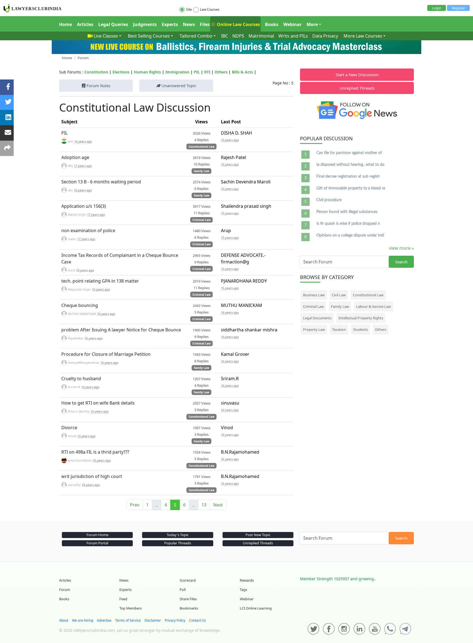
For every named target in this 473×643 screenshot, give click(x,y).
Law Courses (210, 9)
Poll (183, 589)
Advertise (104, 620)
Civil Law (339, 294)
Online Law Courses (238, 24)
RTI (207, 72)
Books (271, 24)
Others (221, 72)
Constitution (96, 72)
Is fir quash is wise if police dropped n (348, 224)
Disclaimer (153, 620)
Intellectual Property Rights (361, 317)
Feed (123, 598)
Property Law (314, 329)
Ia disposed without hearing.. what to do (350, 165)
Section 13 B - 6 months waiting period (101, 182)
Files (205, 24)
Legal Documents (317, 317)
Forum (64, 589)
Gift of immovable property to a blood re (350, 188)
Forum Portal (97, 542)
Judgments (145, 24)
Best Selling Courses (149, 36)
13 (203, 505)
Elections (121, 72)
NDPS (238, 36)
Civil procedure (329, 200)
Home (65, 24)
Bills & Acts (242, 72)
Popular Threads (177, 542)
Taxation (339, 329)
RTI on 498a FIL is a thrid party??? (95, 452)
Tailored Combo (196, 36)
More (312, 24)
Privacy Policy (175, 620)
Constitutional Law (202, 147)
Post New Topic (258, 534)
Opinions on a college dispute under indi (350, 235)
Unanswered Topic (178, 85)
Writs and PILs (293, 36)
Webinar (292, 24)
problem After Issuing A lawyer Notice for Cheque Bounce (121, 330)
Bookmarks (189, 608)
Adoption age (75, 157)
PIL (197, 72)
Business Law (314, 294)
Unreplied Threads (357, 88)
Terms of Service (128, 620)
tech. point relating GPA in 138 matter (100, 281)
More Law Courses (363, 36)
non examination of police (88, 230)
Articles (85, 24)
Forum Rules (97, 85)
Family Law (201, 171)
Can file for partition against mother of (349, 153)
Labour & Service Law (373, 306)
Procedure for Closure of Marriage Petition (106, 354)
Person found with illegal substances (346, 212)
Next (218, 505)
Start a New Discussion (357, 74)
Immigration (177, 72)
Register (458, 7)
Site (189, 9)
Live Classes (106, 36)
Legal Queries (113, 24)
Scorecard (188, 580)
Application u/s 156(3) (83, 206)
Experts (170, 24)
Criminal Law (201, 220)
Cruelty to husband (81, 378)
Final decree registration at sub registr (348, 176)
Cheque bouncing (79, 305)
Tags (243, 589)
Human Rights (147, 72)
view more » (401, 248)
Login (436, 7)
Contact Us (197, 620)
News (189, 24)
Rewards (247, 580)
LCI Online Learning (256, 608)
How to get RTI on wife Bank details (98, 403)
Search (401, 261)
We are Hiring (82, 620)
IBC (224, 36)
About (63, 620)
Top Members (130, 608)
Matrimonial (261, 36)
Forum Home (97, 534)
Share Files (188, 598)
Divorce (69, 428)
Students (360, 329)
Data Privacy (325, 36)
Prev (134, 505)
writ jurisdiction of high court (91, 476)
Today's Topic (178, 534)
